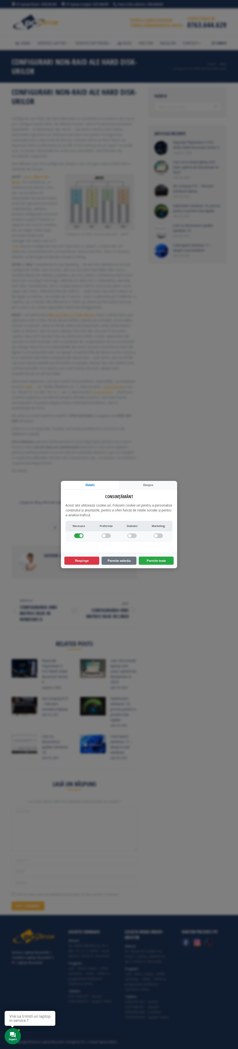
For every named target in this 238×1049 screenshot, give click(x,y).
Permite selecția (119, 560)
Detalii (90, 485)
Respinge (82, 560)
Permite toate (156, 560)
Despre (148, 485)
